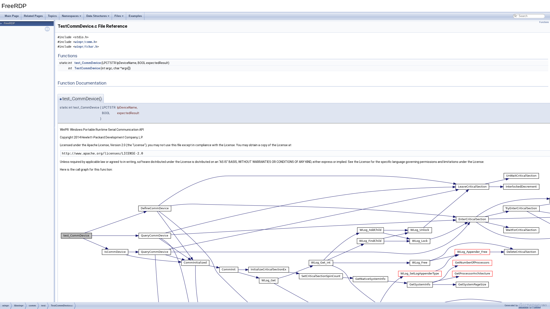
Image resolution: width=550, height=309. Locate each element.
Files (118, 16)
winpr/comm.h (85, 42)
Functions (544, 22)
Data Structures (96, 16)
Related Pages (33, 16)
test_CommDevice (87, 63)
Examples (135, 16)
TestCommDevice (87, 68)
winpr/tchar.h (86, 46)
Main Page (12, 16)
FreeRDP (9, 23)
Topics (52, 16)
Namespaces (70, 16)
